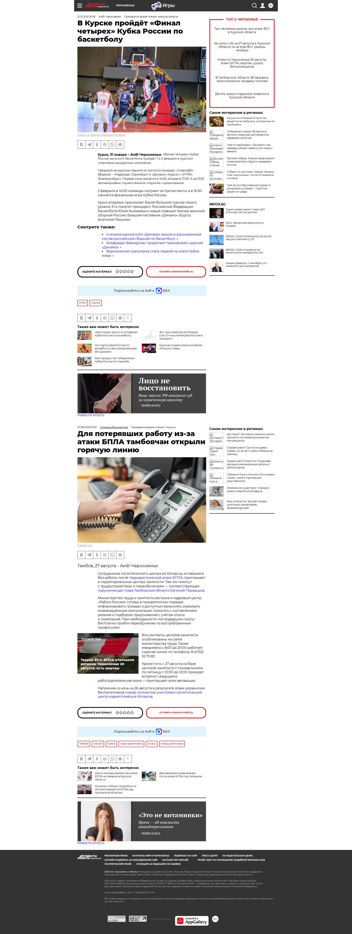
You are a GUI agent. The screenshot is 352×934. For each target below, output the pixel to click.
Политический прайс (118, 864)
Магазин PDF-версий (175, 860)
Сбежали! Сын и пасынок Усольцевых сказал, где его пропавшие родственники (251, 477)
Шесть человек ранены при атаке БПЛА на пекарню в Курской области (116, 776)
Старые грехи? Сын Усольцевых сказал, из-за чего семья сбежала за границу (250, 451)
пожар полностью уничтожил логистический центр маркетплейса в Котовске (150, 695)
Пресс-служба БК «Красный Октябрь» (101, 134)
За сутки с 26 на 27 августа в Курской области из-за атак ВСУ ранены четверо (242, 47)
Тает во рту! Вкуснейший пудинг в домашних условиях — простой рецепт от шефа (248, 188)
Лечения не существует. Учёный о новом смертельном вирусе (248, 489)
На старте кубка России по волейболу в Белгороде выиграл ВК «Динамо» (116, 348)
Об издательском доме (237, 855)
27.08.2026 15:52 (87, 427)
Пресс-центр (210, 855)
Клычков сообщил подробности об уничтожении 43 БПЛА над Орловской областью (115, 789)
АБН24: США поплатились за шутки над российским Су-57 (248, 238)
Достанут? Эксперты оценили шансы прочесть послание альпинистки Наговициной (250, 437)
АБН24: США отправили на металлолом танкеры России (244, 251)
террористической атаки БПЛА (156, 578)
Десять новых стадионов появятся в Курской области (242, 95)
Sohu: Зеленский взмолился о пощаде (245, 224)
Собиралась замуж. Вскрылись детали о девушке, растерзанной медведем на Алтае (248, 134)
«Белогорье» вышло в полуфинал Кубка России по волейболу (116, 334)
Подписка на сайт (185, 855)
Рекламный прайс (116, 855)
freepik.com (84, 545)
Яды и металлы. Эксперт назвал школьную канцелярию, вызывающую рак (247, 504)
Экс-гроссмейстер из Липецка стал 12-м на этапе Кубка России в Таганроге (180, 335)
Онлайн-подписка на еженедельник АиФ (130, 860)
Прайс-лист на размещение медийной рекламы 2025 (231, 860)
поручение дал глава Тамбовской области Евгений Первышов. (151, 590)
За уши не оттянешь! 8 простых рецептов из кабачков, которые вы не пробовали (250, 121)
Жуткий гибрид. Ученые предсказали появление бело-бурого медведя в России (250, 161)
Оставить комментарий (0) (176, 271)
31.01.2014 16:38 (86, 16)
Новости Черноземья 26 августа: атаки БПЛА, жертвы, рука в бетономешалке (242, 63)
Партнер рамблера (160, 919)
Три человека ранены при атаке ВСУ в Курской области (242, 30)
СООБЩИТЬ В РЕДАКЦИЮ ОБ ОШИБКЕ (158, 864)
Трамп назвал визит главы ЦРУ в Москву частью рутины (245, 211)
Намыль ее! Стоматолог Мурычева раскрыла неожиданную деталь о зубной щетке (249, 464)
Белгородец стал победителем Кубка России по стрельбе (115, 360)
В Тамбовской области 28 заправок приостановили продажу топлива (242, 79)
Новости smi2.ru (90, 415)
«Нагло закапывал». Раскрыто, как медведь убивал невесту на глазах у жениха (250, 148)
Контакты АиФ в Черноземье (150, 855)
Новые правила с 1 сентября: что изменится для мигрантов (246, 264)
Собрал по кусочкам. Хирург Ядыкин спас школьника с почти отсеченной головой (250, 175)
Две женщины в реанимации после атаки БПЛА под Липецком (180, 775)
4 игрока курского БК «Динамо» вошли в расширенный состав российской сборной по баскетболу (151, 236)
